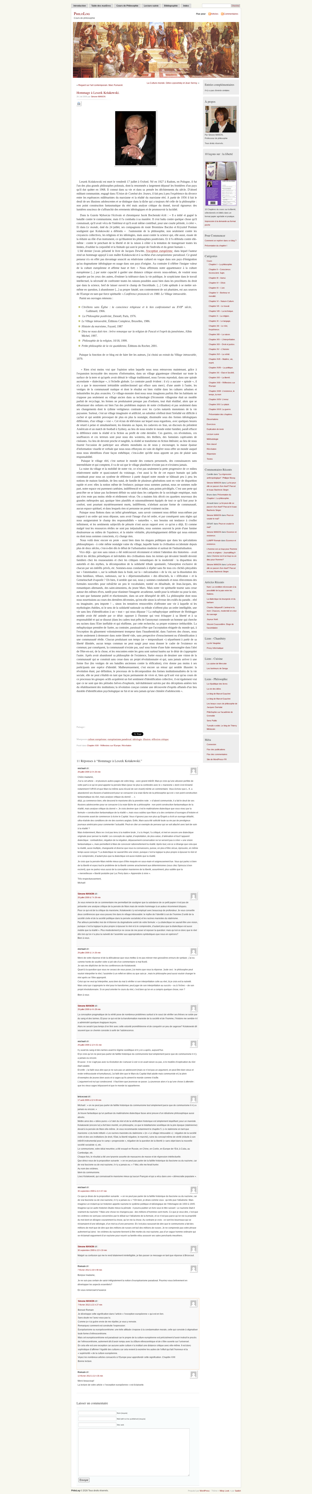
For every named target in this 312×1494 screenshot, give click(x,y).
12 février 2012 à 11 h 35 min (90, 1376)
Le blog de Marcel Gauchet (218, 694)
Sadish (238, 1491)
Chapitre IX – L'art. (217, 288)
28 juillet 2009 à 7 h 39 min (89, 897)
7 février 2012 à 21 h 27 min (90, 1305)
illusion (147, 739)
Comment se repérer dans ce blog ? (220, 240)
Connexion (211, 744)
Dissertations (212, 419)
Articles (214, 14)
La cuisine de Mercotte (217, 663)
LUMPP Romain (214, 540)
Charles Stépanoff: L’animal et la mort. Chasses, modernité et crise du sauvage (222, 611)
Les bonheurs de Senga (217, 668)
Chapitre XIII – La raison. (219, 334)
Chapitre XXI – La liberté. (219, 377)
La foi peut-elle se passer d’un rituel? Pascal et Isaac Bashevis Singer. (221, 486)
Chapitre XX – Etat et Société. (222, 373)
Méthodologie (212, 439)
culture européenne (97, 739)
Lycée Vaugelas (214, 643)
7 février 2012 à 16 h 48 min (90, 1270)
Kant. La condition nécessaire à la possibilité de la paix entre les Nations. (221, 590)
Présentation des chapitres (220, 414)
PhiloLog (82, 13)
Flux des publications (216, 749)
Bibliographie (171, 6)
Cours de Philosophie (127, 6)
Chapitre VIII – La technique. (221, 311)
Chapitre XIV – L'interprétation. (222, 339)
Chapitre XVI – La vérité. (219, 354)
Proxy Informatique (215, 648)
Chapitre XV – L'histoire (219, 349)
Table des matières (101, 6)
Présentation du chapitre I (216, 246)
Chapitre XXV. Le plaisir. (219, 404)
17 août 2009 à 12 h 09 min (89, 1100)
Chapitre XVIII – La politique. (221, 368)
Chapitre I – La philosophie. (220, 264)
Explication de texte (215, 429)
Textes (210, 459)
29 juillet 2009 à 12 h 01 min (90, 1045)
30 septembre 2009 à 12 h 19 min (92, 1250)
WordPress (205, 1491)
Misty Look (224, 1491)
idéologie (137, 739)
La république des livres (217, 684)
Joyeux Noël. (212, 619)
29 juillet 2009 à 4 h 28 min (89, 1009)
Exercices (211, 424)
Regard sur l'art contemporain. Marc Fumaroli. (100, 85)
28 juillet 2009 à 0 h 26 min (89, 772)
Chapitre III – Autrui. (217, 278)
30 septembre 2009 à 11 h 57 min (92, 1191)
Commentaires (231, 14)
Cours (209, 261)
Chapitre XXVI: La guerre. (220, 409)
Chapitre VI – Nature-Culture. (221, 301)
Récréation (126, 745)
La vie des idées (214, 689)
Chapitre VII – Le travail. (219, 306)
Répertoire (211, 454)
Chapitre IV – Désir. (217, 283)
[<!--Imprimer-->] (79, 106)
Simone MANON (98, 96)
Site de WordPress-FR (217, 759)
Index (186, 6)
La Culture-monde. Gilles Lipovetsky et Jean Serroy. (172, 83)
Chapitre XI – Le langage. (220, 321)
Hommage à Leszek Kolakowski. (98, 92)
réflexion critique (160, 739)
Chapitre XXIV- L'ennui (218, 399)
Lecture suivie (151, 6)
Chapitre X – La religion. (219, 316)
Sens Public (212, 720)
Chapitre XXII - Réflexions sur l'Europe (104, 745)
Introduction (79, 6)
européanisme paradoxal (119, 739)
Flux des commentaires (217, 754)
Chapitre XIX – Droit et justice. (222, 344)
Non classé (212, 444)
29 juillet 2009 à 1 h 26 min (89, 953)
